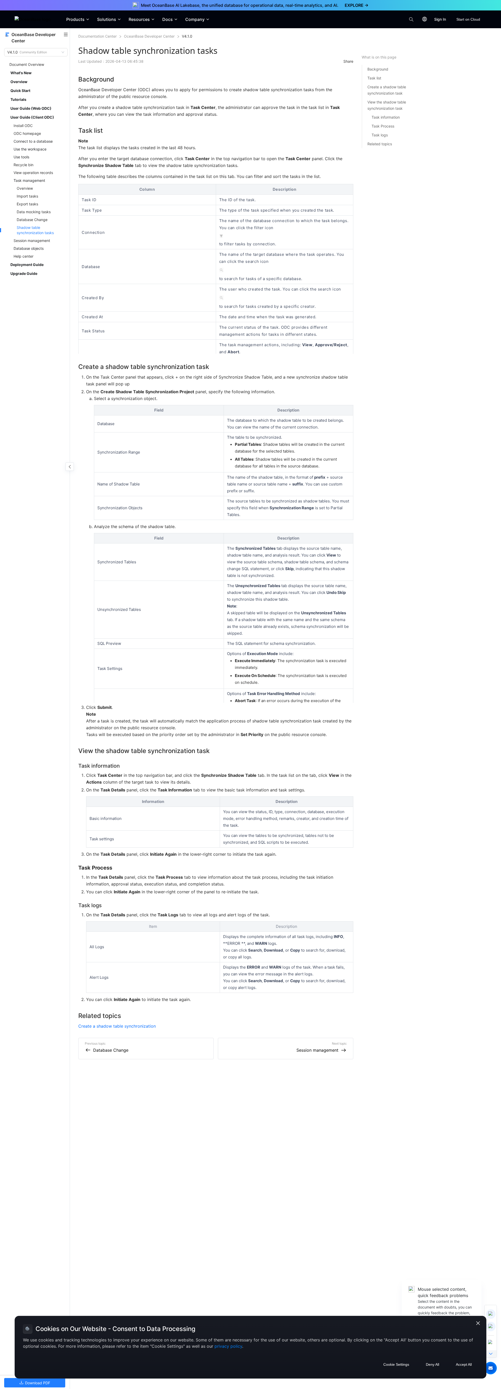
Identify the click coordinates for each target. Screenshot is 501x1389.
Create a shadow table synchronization (117, 1026)
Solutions (106, 19)
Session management (317, 1050)
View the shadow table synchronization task (386, 105)
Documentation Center (97, 36)
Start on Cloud (468, 19)
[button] (490, 1368)
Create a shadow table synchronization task (386, 90)
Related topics (379, 144)
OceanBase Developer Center (149, 36)
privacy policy (228, 1346)
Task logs (380, 135)
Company (195, 19)
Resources (139, 19)
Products (75, 19)
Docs (167, 19)
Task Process (383, 126)
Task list (374, 78)
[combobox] (33, 52)
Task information (386, 117)
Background (377, 69)
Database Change (110, 1050)
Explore (356, 5)
